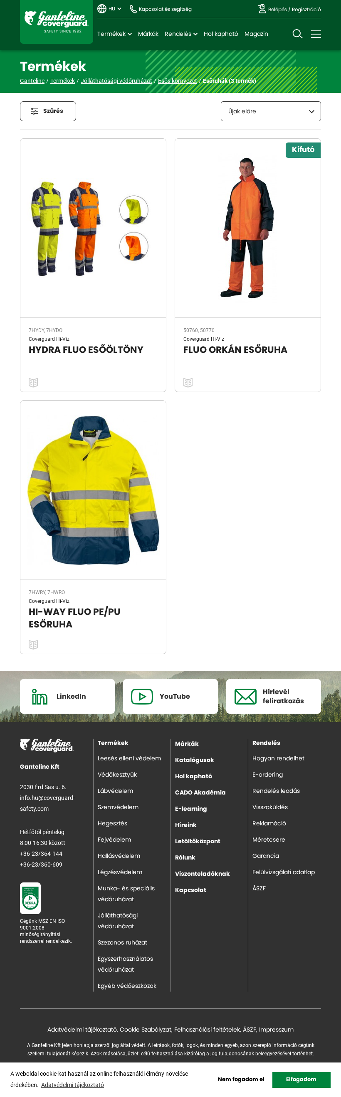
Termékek (111, 34)
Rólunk (185, 858)
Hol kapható (221, 34)
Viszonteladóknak (202, 874)
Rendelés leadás (276, 791)
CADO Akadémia (200, 793)
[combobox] (271, 111)
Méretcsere (268, 840)
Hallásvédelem (119, 856)
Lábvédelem (115, 791)
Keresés (297, 34)
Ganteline (56, 22)
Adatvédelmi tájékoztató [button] (72, 1085)
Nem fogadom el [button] (241, 1079)
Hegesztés (112, 824)
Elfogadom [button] (301, 1079)
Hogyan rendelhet (278, 759)
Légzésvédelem (120, 872)
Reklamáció (269, 824)
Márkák (148, 34)
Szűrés (53, 111)
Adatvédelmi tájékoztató (82, 1030)
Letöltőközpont (197, 842)
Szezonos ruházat (122, 943)
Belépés (277, 9)
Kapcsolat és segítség (165, 9)
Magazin (256, 34)
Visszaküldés (270, 807)
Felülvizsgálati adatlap (283, 872)
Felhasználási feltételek (207, 1030)
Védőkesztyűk (117, 775)
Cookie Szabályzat (145, 1030)
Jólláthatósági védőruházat (116, 81)
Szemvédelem (118, 807)
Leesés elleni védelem (129, 759)
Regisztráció (306, 9)
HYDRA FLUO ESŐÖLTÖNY (86, 350)
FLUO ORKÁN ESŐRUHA (235, 350)
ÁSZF (259, 889)
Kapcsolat (190, 890)
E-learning (191, 809)
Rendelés (178, 34)
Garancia (265, 856)
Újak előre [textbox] (242, 112)
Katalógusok (194, 760)
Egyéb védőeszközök (127, 986)
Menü (316, 34)
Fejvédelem (114, 840)
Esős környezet (177, 81)
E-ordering (267, 775)
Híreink (186, 825)
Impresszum (276, 1030)
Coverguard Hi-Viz (49, 338)
